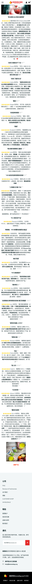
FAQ (3, 486)
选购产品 (16, 465)
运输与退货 (5, 520)
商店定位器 (5, 517)
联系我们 (5, 523)
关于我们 (5, 492)
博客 (3, 496)
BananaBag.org (19, 576)
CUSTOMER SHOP (8, 499)
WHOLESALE (6, 502)
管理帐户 (5, 513)
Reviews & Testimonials (9, 489)
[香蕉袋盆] (16, 451)
